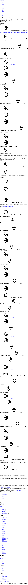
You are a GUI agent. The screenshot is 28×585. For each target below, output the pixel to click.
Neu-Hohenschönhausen (4, 513)
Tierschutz (3, 535)
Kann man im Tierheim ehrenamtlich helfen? (5, 487)
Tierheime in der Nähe (2, 32)
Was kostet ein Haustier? (4, 541)
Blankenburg (3, 511)
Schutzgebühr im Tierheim (5, 538)
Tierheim (3, 561)
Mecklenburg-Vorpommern (5, 548)
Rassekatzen (3, 531)
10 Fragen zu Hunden (4, 517)
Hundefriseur (3, 522)
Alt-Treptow (3, 510)
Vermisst (3, 537)
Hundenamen (3, 524)
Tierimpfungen (3, 533)
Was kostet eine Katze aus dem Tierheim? (5, 477)
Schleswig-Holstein (4, 553)
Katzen (2, 10)
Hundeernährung (4, 521)
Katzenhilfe (3, 529)
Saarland (3, 551)
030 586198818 (13, 336)
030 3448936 (12, 317)
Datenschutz (4, 581)
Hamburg (3, 547)
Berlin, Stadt (3, 15)
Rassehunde (3, 530)
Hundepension (3, 525)
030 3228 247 (12, 236)
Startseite (3, 8)
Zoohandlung (16, 32)
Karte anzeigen (2, 177)
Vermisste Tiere (8, 32)
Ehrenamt (3, 578)
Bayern (2, 544)
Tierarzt (14, 32)
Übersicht (8, 581)
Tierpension (19, 32)
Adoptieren (11, 32)
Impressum (1, 581)
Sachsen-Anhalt (3, 552)
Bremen (3, 546)
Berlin (2, 14)
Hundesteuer (3, 526)
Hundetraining (3, 527)
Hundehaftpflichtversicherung (5, 528)
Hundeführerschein (4, 523)
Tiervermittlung (3, 536)
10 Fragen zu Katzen (4, 576)
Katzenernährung (4, 539)
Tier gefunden (22, 32)
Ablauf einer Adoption (5, 206)
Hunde (2, 2)
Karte (6, 32)
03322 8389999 (13, 64)
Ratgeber (3, 4)
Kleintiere (3, 563)
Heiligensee (3, 509)
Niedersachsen (3, 549)
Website (12, 369)
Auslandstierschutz (4, 519)
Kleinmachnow (3, 512)
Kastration (3, 540)
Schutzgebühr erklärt (11, 206)
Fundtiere (3, 520)
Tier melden (3, 5)
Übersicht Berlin (19, 490)
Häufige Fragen (25, 32)
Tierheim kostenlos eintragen (3, 558)
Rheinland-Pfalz (3, 550)
